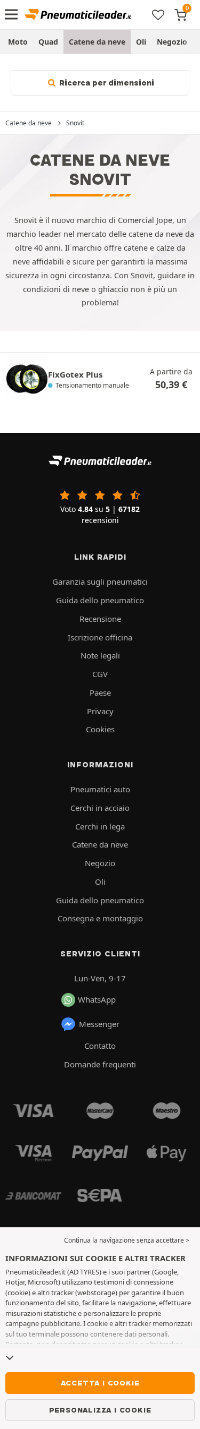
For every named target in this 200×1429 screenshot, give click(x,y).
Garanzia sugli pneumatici (100, 581)
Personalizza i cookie (100, 1410)
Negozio (172, 42)
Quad (48, 42)
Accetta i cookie (100, 1383)
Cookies (100, 729)
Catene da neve (97, 42)
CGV (100, 674)
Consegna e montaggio (100, 918)
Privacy (100, 711)
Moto (18, 42)
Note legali (100, 655)
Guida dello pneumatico (100, 600)
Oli (141, 42)
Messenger (99, 1024)
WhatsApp (97, 999)
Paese (100, 692)
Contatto (100, 1045)
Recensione (100, 618)
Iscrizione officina (100, 637)
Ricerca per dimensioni (105, 83)
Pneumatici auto (100, 789)
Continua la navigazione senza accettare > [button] (126, 1240)
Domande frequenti (100, 1064)
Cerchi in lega (100, 826)
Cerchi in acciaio (100, 807)
